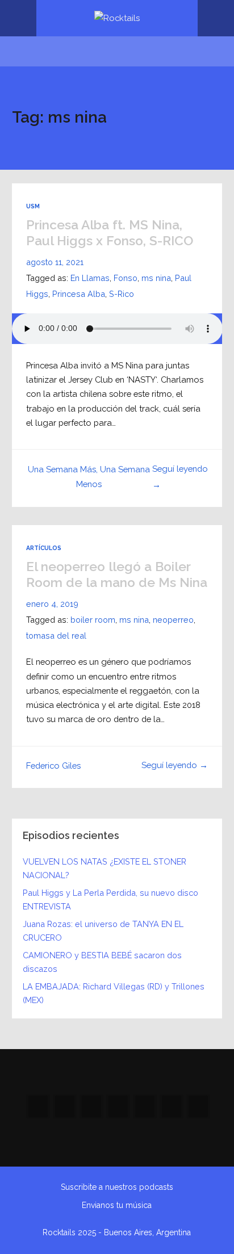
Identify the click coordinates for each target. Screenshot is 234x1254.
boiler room (92, 619)
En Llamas (90, 278)
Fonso (125, 278)
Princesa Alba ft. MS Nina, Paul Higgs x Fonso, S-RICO (109, 232)
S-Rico (121, 294)
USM (33, 206)
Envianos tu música (117, 1205)
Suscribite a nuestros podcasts (117, 1187)
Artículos (43, 547)
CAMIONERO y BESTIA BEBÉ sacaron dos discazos (102, 962)
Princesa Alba (78, 294)
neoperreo (173, 619)
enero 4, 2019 (52, 604)
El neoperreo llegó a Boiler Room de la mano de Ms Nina (116, 574)
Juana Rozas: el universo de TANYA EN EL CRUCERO (103, 930)
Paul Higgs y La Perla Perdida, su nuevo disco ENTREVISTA (110, 899)
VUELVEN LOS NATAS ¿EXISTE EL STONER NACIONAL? (104, 868)
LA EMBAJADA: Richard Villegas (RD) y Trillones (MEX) (113, 993)
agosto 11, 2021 (54, 262)
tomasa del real (56, 635)
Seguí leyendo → (174, 765)
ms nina (156, 278)
